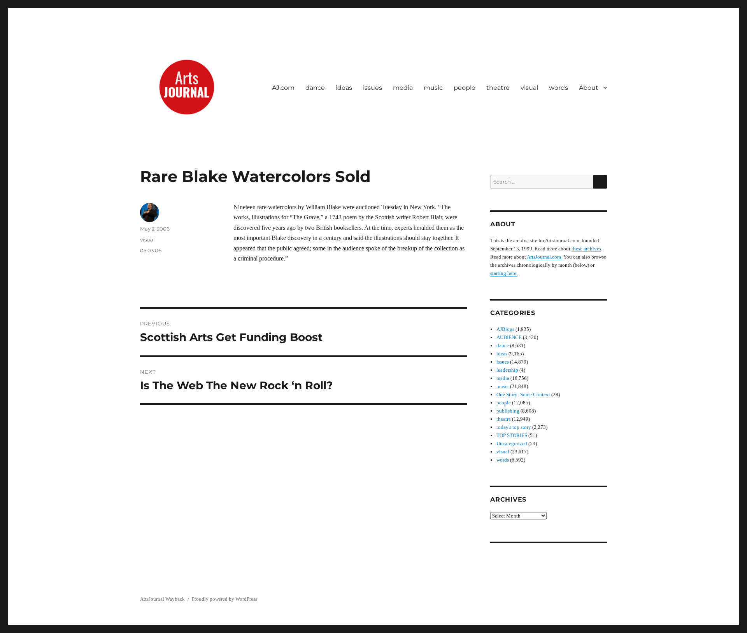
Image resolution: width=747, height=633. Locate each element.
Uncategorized (511, 443)
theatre (498, 87)
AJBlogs (505, 329)
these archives (586, 249)
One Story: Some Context (523, 394)
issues (372, 87)
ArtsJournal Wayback (162, 599)
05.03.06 (150, 250)
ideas (344, 87)
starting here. (503, 273)
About (588, 87)
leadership (507, 370)
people (464, 87)
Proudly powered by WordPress (224, 599)
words (558, 87)
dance (315, 87)
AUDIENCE (509, 337)
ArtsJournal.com (544, 257)
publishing (507, 411)
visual (529, 87)
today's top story (513, 427)
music (433, 87)
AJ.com (283, 87)
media (403, 87)
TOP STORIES (511, 435)
